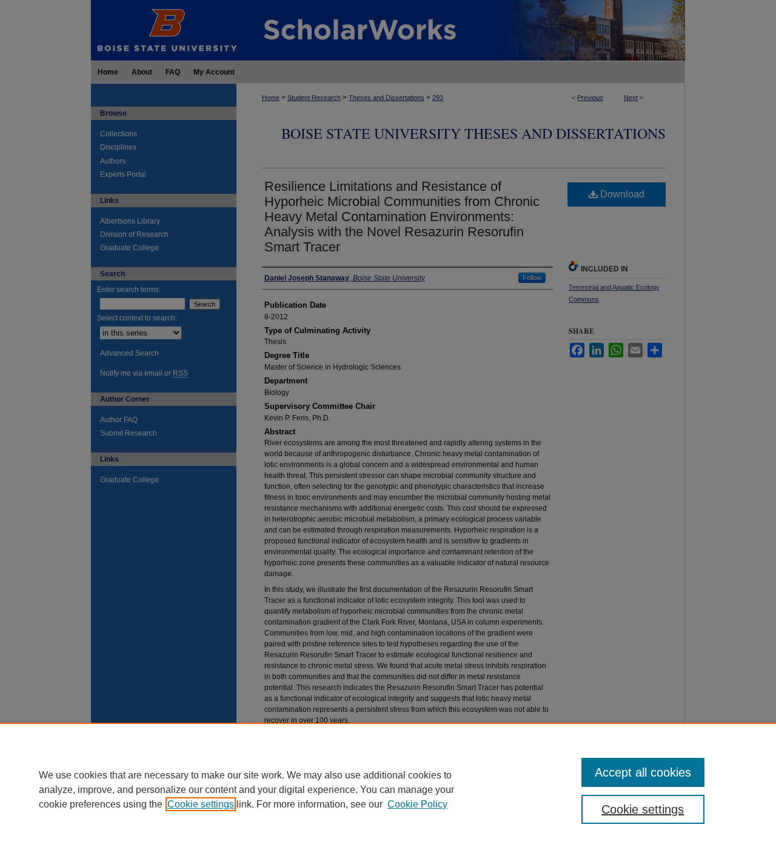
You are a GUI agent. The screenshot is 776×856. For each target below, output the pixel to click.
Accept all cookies (643, 772)
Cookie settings (200, 804)
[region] (388, 789)
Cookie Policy (417, 804)
